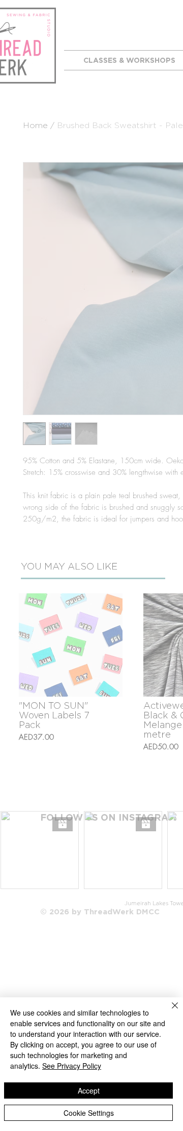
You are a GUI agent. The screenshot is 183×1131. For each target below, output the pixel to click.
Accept (89, 1090)
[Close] (169, 1011)
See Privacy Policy (71, 1066)
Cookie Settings (89, 1113)
